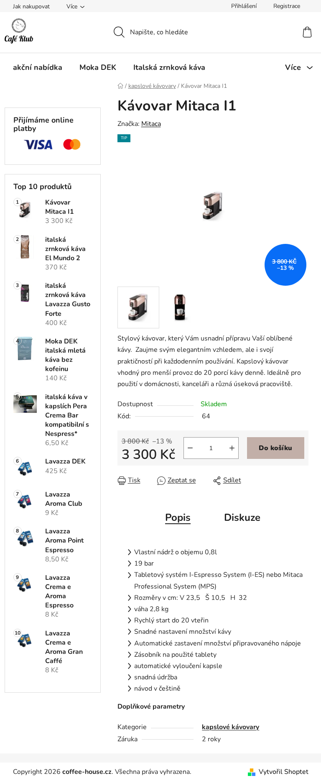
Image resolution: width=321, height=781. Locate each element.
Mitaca (151, 123)
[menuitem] (38, 67)
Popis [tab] (178, 517)
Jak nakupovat (31, 6)
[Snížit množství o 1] (190, 448)
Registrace (286, 6)
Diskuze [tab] (242, 517)
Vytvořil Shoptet (283, 771)
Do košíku (275, 448)
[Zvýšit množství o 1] (232, 448)
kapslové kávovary (230, 727)
